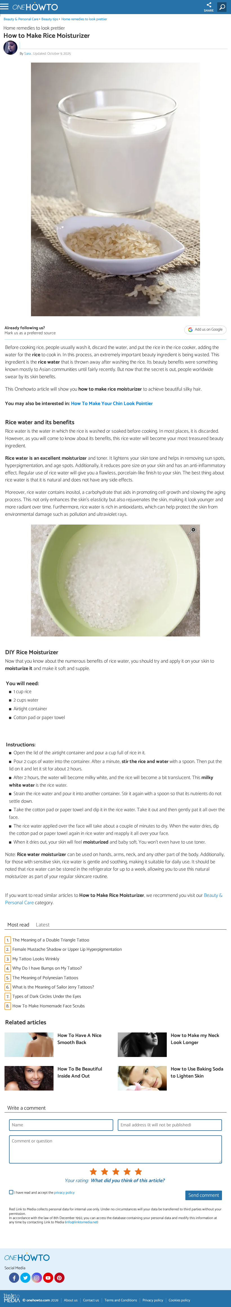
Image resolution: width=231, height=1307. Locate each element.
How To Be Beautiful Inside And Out (79, 1073)
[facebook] (14, 1278)
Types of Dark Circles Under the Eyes (46, 996)
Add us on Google (208, 329)
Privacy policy (153, 1300)
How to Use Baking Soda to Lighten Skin (197, 1073)
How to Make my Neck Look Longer (195, 1039)
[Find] (222, 7)
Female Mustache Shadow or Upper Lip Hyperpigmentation (67, 949)
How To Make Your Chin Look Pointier (112, 404)
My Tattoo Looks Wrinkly (35, 959)
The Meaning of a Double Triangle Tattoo (50, 940)
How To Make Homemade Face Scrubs (48, 1006)
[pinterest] (59, 1278)
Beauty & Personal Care (21, 19)
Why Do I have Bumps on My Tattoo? (47, 968)
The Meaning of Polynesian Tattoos (45, 978)
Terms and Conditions (121, 1300)
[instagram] (37, 1278)
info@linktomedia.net (81, 1222)
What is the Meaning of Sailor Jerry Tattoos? (53, 987)
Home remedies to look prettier (84, 19)
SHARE (209, 10)
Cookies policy (179, 1300)
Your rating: (76, 1181)
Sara (28, 54)
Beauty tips (49, 19)
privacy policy (64, 1193)
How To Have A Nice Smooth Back (79, 1039)
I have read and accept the (44, 1193)
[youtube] (48, 1278)
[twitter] (25, 1278)
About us (70, 1300)
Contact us (91, 1300)
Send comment (203, 1195)
